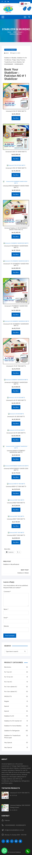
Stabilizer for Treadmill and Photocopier (12, 736)
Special (6, 706)
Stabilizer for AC (9, 716)
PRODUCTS (8, 696)
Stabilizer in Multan (23, 573)
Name (6, 609)
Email (6, 617)
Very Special (8, 742)
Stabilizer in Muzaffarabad (11, 564)
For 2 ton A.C (8, 682)
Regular (6, 701)
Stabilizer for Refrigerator (12, 730)
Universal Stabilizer (10, 49)
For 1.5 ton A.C (8, 677)
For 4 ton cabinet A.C (10, 691)
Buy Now (16, 118)
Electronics (7, 667)
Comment (7, 591)
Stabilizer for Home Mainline (12, 726)
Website (6, 626)
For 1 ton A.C (8, 672)
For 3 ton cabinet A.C (10, 686)
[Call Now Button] (27, 851)
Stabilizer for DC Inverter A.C (13, 721)
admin (7, 53)
